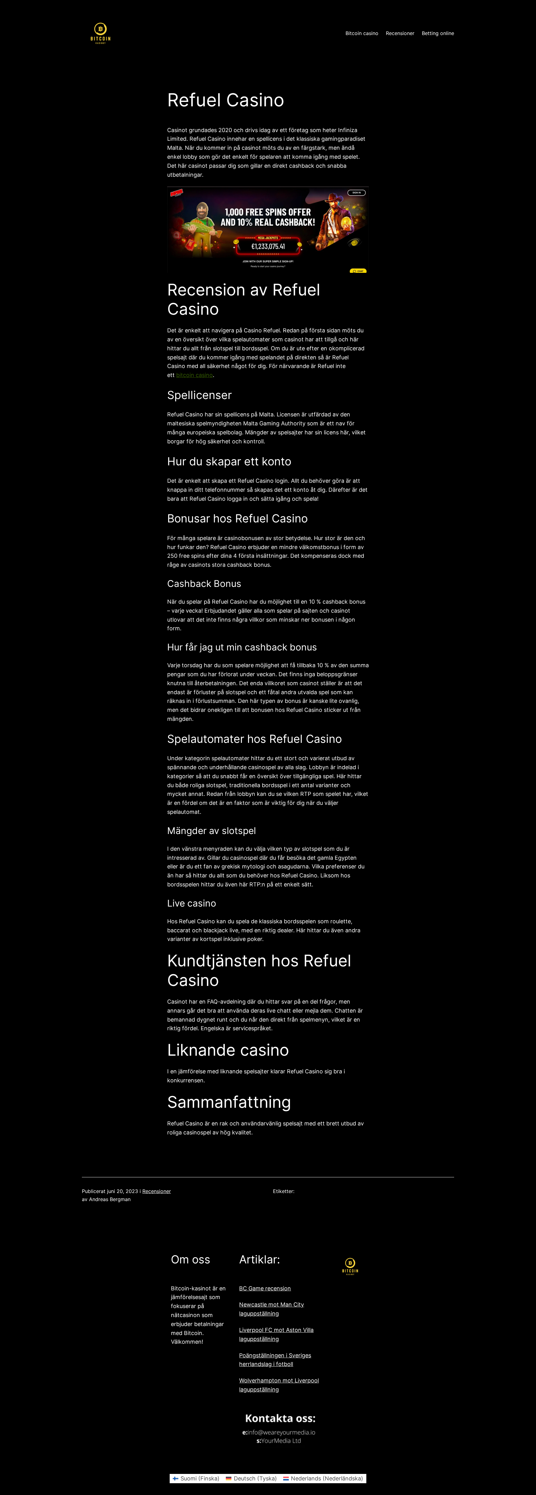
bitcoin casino (194, 375)
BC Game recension (265, 1288)
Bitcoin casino (362, 33)
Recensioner (156, 1191)
